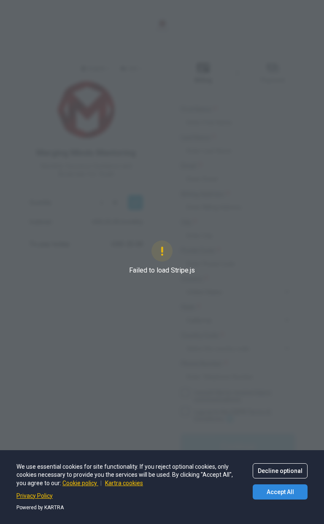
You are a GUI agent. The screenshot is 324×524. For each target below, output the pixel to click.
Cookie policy (80, 483)
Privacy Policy (34, 495)
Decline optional (280, 470)
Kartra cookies (124, 483)
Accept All (280, 492)
